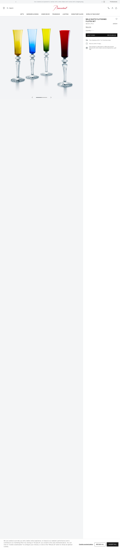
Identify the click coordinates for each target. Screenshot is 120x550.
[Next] (51, 97)
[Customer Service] (109, 8)
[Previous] (32, 97)
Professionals (113, 1)
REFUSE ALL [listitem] (100, 544)
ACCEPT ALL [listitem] (113, 544)
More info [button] (88, 27)
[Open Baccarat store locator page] (4, 8)
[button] (16, 2)
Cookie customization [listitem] (86, 544)
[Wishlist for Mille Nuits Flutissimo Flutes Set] (116, 20)
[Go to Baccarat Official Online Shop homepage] (60, 8)
